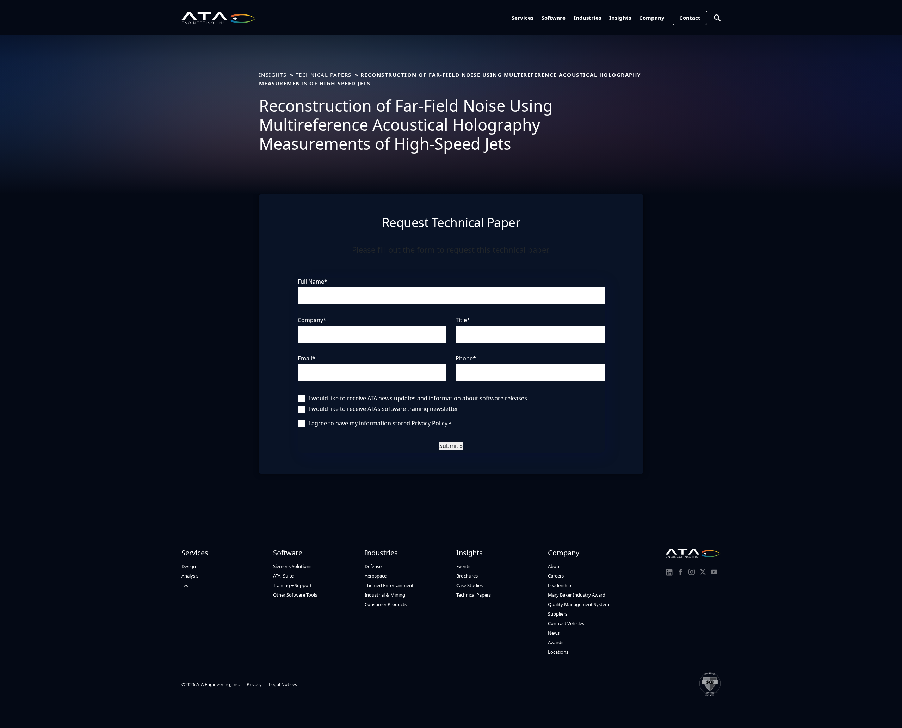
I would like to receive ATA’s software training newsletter (383, 408)
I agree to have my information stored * (380, 423)
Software (554, 17)
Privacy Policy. (430, 423)
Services (522, 17)
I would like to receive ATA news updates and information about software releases (417, 398)
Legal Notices (283, 684)
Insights (620, 17)
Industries (587, 17)
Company (652, 17)
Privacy (254, 684)
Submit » (451, 446)
